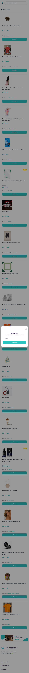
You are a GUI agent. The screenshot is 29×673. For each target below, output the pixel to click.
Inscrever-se (14, 342)
